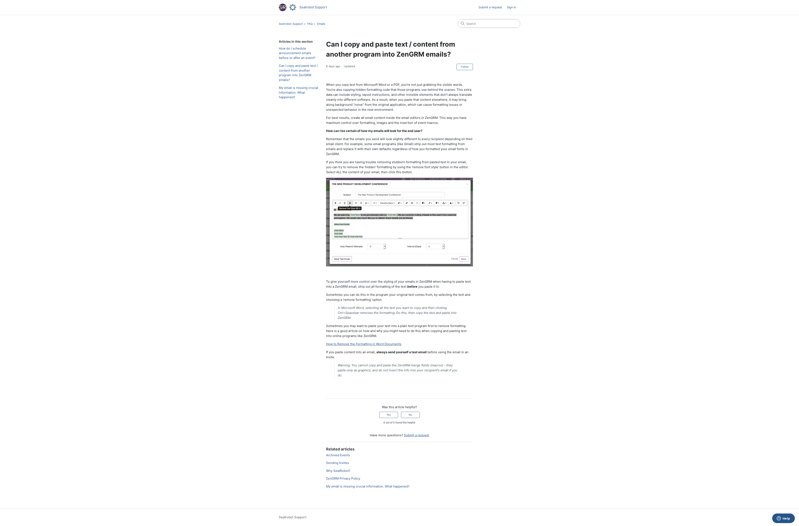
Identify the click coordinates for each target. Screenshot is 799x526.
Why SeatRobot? (338, 471)
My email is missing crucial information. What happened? (298, 92)
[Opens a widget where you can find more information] (783, 519)
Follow (465, 66)
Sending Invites (337, 463)
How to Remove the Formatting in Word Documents (363, 344)
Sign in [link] (511, 7)
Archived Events (338, 455)
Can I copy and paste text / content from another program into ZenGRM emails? (298, 73)
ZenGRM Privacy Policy (343, 478)
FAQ (310, 23)
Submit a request (490, 7)
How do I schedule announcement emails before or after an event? (297, 53)
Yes (389, 414)
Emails (321, 23)
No (410, 414)
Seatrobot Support (291, 23)
